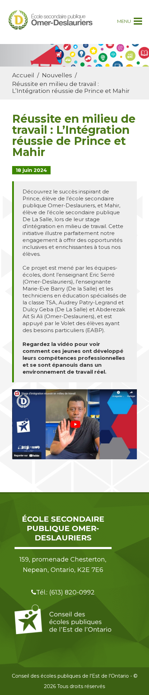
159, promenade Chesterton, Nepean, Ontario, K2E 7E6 (62, 565)
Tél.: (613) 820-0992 (65, 592)
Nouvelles (57, 75)
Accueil (23, 75)
